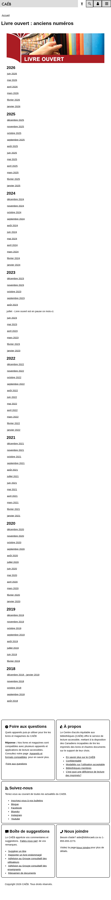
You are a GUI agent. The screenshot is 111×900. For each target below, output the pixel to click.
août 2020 (12, 555)
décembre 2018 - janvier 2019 (23, 674)
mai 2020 (12, 575)
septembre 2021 (16, 463)
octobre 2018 (14, 688)
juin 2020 (12, 568)
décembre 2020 (15, 529)
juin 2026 (12, 73)
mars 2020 (13, 588)
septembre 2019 (16, 634)
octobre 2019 (14, 628)
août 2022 (12, 390)
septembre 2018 (16, 694)
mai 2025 (12, 159)
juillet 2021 (13, 476)
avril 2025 (12, 166)
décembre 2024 (15, 199)
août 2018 (12, 701)
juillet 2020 (13, 562)
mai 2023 (12, 324)
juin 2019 (12, 654)
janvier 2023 (13, 350)
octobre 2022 (14, 377)
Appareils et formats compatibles (23, 755)
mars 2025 (13, 172)
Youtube (15, 818)
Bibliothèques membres (78, 768)
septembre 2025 (16, 139)
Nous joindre (83, 847)
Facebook (16, 807)
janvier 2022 (13, 430)
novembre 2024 (15, 205)
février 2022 (13, 423)
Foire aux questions (16, 763)
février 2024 (13, 258)
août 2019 (12, 641)
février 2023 (13, 344)
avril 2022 (12, 410)
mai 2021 (12, 489)
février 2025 (13, 179)
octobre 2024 (14, 212)
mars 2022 (13, 416)
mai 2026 (12, 80)
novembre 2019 (15, 621)
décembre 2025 (15, 120)
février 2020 (13, 595)
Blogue (15, 804)
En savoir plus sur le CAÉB (80, 757)
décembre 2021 (15, 443)
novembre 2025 (15, 126)
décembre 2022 (15, 364)
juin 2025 (12, 152)
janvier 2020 (13, 601)
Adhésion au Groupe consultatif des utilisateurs (27, 860)
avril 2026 (12, 86)
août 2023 (12, 304)
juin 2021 (12, 483)
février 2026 (13, 100)
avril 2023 (12, 331)
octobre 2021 (14, 456)
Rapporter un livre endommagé (25, 854)
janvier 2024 (13, 265)
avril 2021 (12, 496)
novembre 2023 (15, 285)
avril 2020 (12, 581)
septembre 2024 (16, 219)
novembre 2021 (15, 450)
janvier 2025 (13, 185)
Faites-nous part (29, 841)
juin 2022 (12, 397)
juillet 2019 (13, 648)
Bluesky (15, 811)
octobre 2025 (14, 133)
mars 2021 (13, 502)
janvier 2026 (13, 106)
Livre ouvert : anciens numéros (37, 23)
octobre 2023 (14, 291)
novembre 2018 (15, 681)
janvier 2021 (13, 515)
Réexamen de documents (22, 873)
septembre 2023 (16, 298)
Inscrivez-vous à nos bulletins (27, 800)
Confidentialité (73, 761)
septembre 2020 (16, 549)
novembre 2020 (15, 536)
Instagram (16, 815)
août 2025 (12, 146)
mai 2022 (12, 403)
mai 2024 (12, 238)
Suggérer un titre (17, 851)
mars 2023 (13, 337)
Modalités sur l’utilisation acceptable (85, 764)
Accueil (6, 15)
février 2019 (13, 661)
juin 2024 (12, 232)
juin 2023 (12, 317)
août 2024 (12, 225)
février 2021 (13, 509)
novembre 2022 (15, 371)
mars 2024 (13, 251)
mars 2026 (13, 93)
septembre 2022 (16, 384)
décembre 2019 (15, 615)
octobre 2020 (14, 542)
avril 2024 (12, 245)
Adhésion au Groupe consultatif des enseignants (27, 867)
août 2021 (12, 469)
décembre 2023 (15, 278)
